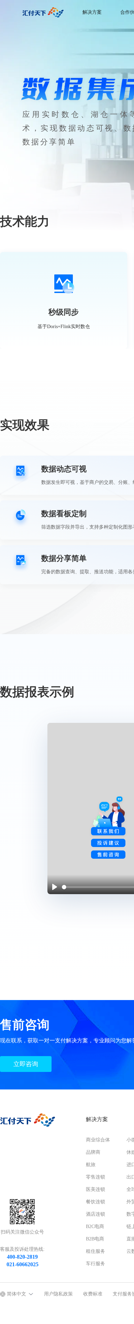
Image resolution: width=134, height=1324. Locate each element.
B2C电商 (95, 1226)
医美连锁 (95, 1189)
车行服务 (95, 1263)
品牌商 (93, 1152)
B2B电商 (95, 1238)
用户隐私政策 (58, 1293)
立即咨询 (25, 1064)
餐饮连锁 (95, 1201)
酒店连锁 (95, 1214)
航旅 (91, 1164)
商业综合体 (98, 1139)
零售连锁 (95, 1177)
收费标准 (92, 1293)
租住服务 (95, 1251)
